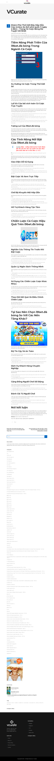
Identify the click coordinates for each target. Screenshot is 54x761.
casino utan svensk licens (11, 541)
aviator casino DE (10, 508)
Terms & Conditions (11, 745)
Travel (8, 640)
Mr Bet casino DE (10, 588)
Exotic (12, 702)
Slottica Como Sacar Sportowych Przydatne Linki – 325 (17, 622)
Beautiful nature (15, 691)
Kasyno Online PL (10, 563)
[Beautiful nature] (8, 692)
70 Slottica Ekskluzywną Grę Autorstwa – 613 (15, 491)
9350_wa (8, 501)
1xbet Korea (9, 484)
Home (9, 738)
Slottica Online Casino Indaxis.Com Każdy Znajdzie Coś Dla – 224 (19, 630)
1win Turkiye (9, 470)
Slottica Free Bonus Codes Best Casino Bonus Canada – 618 (18, 624)
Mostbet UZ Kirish (10, 584)
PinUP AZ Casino (10, 603)
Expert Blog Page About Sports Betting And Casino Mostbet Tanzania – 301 (21, 550)
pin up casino (9, 596)
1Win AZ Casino (10, 457)
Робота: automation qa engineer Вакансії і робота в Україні (21, 695)
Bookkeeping (9, 526)
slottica (37, 702)
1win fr (8, 464)
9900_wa (8, 506)
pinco (8, 601)
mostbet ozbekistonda (11, 578)
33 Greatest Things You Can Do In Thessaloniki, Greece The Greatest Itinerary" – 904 (23, 489)
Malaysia (30, 723)
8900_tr (8, 495)
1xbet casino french (10, 482)
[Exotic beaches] (8, 688)
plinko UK (9, 607)
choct (8, 545)
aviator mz (9, 512)
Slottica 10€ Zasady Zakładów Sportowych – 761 (16, 613)
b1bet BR (8, 514)
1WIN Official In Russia (11, 468)
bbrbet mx (9, 518)
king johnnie (9, 565)
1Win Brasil (9, 459)
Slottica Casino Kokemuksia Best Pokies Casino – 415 (17, 618)
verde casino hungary (11, 643)
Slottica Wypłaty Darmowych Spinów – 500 (15, 636)
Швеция (8, 653)
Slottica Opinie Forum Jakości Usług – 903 (15, 632)
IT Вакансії (9, 559)
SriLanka (30, 730)
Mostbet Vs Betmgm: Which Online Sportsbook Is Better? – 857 (19, 586)
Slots (8, 611)
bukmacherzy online (11, 528)
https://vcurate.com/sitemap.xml (21, 416)
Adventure (9, 702)
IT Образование (10, 561)
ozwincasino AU (32, 702)
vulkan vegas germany (11, 647)
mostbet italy (9, 574)
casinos (8, 543)
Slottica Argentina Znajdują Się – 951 (14, 617)
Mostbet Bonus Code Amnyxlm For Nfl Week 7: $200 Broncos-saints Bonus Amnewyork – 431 (25, 571)
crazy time (9, 547)
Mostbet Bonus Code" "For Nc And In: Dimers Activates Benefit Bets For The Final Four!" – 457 (25, 573)
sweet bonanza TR (10, 638)
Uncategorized (10, 641)
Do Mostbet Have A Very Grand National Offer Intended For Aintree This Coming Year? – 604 (25, 549)
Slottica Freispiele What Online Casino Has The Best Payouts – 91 (19, 626)
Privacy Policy (10, 742)
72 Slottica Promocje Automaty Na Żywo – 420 (16, 493)
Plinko (8, 605)
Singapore (31, 725)
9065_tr (8, 497)
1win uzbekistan (10, 472)
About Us (9, 740)
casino (8, 531)
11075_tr (8, 455)
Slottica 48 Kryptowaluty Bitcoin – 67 (14, 615)
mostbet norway (10, 576)
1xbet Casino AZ (10, 478)
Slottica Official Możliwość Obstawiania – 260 (15, 628)
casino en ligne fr (10, 533)
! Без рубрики (9, 451)
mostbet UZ (20, 702)
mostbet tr (9, 582)
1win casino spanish (10, 462)
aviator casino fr (10, 510)
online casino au (10, 590)
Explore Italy (31, 732)
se (7, 609)
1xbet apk (9, 476)
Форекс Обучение (10, 651)
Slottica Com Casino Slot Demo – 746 (14, 620)
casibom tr (9, 529)
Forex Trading (9, 554)
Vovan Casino (9, 645)
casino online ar (10, 537)
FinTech (8, 552)
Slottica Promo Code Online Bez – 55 (14, 634)
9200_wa (8, 499)
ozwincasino (26, 702)
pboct (8, 594)
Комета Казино (10, 649)
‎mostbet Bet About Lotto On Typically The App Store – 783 (18, 569)
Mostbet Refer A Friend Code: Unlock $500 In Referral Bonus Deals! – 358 (21, 580)
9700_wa (8, 503)
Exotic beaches (15, 688)
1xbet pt (8, 485)
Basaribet (8, 516)
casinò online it (9, 539)
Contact (9, 747)
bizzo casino (9, 520)
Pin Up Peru (9, 599)
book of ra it (9, 524)
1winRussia (9, 474)
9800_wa (8, 505)
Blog (15, 422)
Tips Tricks (9, 704)
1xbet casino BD (10, 480)
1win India (8, 466)
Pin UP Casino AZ (10, 597)
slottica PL (41, 702)
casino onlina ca (10, 535)
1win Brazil (9, 461)
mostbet (16, 702)
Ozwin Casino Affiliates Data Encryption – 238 (15, 592)
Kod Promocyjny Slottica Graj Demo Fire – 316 (16, 567)
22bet (8, 487)
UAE (30, 728)
